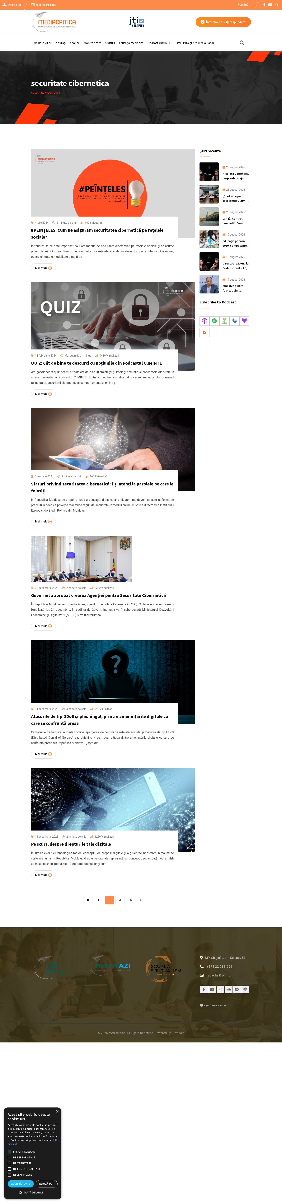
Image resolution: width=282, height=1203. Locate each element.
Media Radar (206, 43)
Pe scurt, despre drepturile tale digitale (71, 844)
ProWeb (179, 1033)
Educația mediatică (131, 43)
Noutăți (61, 43)
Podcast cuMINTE (159, 43)
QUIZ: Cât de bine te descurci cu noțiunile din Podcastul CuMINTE (96, 363)
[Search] (242, 43)
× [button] (57, 1111)
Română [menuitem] (242, 4)
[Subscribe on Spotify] (214, 321)
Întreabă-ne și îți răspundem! (225, 22)
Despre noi (14, 5)
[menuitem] (243, 4)
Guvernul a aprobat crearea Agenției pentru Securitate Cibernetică (98, 595)
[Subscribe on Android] (224, 321)
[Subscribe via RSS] (204, 332)
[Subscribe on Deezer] (244, 321)
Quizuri (110, 43)
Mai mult (41, 267)
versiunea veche (214, 1005)
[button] (33, 1192)
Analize (75, 43)
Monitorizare (92, 43)
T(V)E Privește (184, 43)
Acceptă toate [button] (20, 1183)
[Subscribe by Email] (234, 321)
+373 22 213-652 (219, 966)
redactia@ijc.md (46, 5)
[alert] (32, 1153)
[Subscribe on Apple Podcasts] (204, 321)
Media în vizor (42, 43)
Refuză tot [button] (46, 1183)
